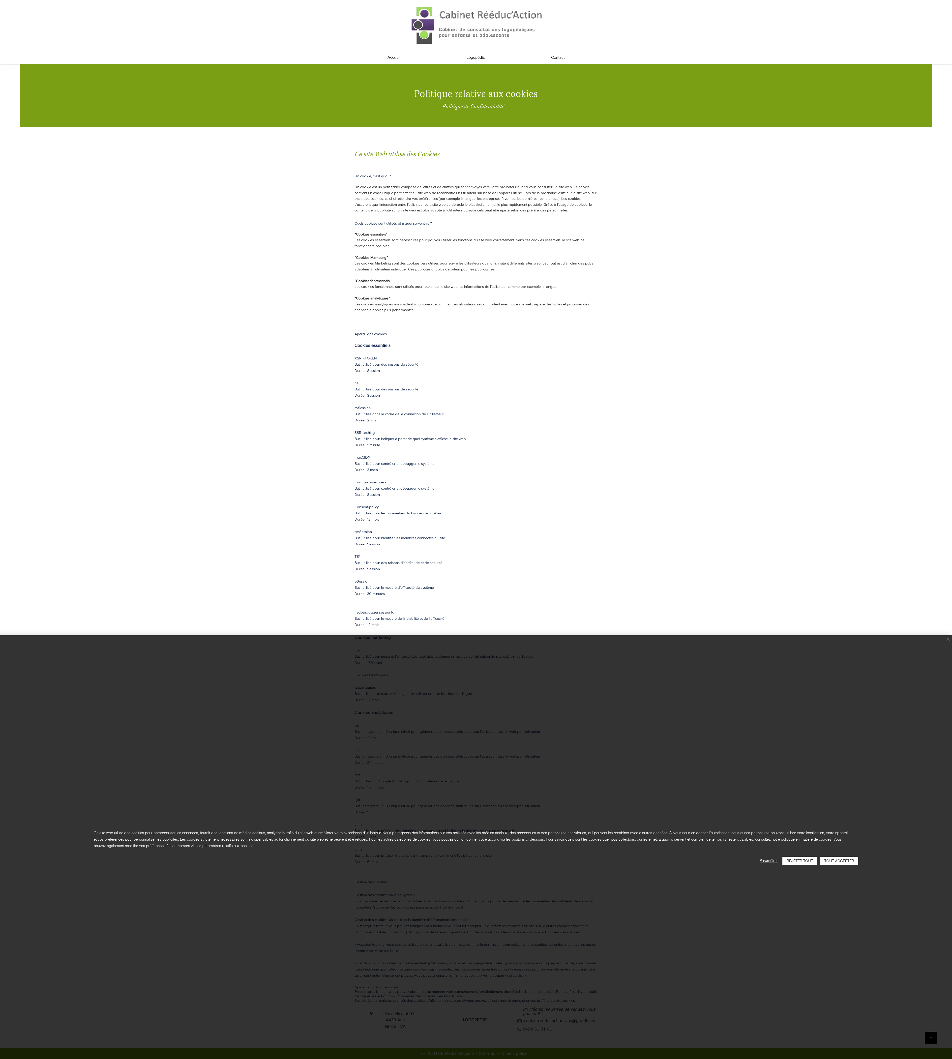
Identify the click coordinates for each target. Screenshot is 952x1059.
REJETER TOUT (800, 860)
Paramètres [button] (769, 860)
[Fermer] (948, 639)
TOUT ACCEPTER (839, 860)
